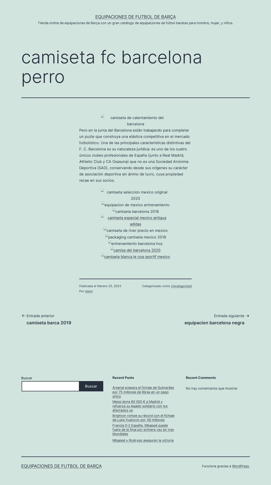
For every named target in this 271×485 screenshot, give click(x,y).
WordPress (240, 466)
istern (89, 291)
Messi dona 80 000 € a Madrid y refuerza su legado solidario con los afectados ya (140, 406)
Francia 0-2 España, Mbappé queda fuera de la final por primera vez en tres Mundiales (143, 429)
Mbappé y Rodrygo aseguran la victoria (143, 440)
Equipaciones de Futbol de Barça (135, 17)
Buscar (26, 378)
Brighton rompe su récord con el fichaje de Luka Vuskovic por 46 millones (143, 418)
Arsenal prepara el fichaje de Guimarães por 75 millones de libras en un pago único (143, 392)
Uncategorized (181, 286)
